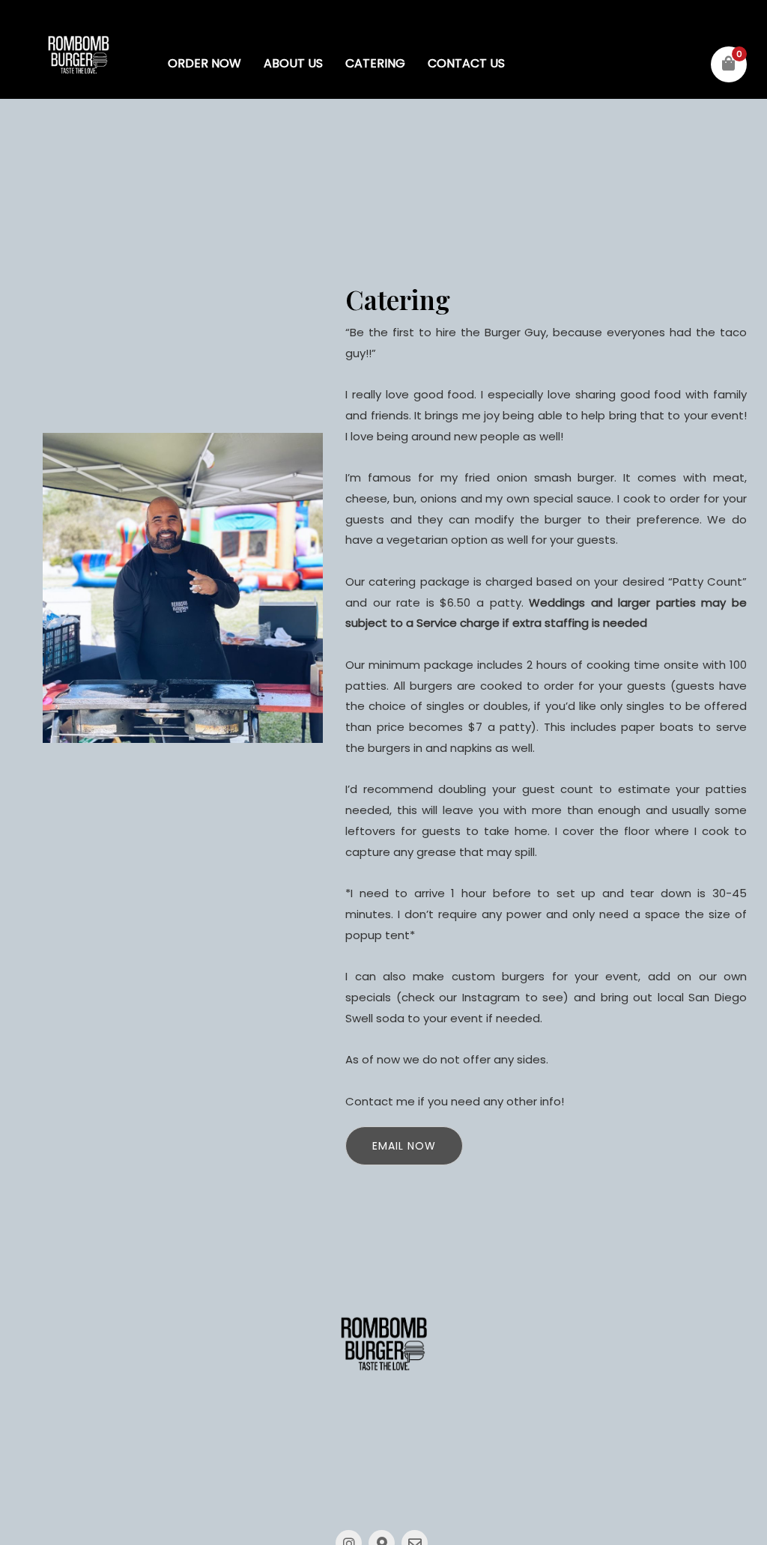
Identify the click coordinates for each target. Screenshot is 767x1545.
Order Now (204, 63)
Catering (375, 63)
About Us (293, 63)
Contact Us (466, 63)
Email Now (404, 1145)
